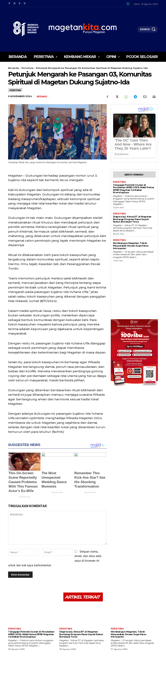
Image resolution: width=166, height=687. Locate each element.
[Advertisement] (139, 288)
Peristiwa (27, 68)
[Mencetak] (154, 97)
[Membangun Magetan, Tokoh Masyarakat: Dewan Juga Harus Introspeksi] (134, 615)
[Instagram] (14, 3)
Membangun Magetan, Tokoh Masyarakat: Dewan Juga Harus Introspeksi (131, 246)
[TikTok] (19, 3)
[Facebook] (9, 3)
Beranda (13, 68)
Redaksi (42, 96)
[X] (24, 3)
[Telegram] (135, 97)
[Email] (144, 97)
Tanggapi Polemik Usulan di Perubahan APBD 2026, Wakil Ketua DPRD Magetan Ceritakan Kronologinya (133, 189)
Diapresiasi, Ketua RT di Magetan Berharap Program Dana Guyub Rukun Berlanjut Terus (132, 219)
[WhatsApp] (126, 97)
